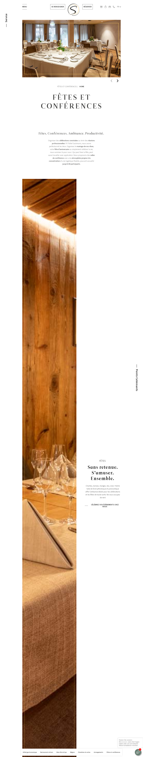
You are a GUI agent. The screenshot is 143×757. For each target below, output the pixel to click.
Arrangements (98, 752)
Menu (24, 6)
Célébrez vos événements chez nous (105, 506)
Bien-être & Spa (62, 752)
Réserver (88, 6)
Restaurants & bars (46, 752)
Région (72, 752)
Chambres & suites (84, 752)
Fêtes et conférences (113, 752)
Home (81, 86)
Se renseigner (57, 6)
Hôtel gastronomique (30, 752)
